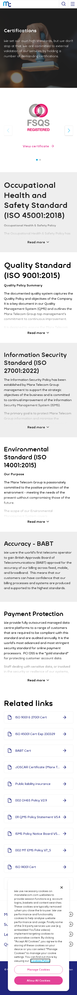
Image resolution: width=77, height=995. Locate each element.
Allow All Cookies (38, 980)
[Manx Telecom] (7, 4)
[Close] (61, 887)
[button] (38, 146)
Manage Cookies (38, 969)
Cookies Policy (40, 960)
